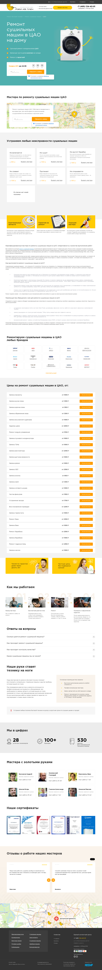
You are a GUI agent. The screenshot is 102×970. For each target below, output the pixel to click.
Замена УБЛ (13, 469)
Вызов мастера (86, 401)
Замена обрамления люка (18, 413)
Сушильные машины (35, 940)
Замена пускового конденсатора (21, 438)
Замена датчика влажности (19, 457)
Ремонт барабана (15, 531)
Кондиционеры (16, 937)
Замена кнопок (14, 475)
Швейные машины (34, 944)
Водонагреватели (34, 947)
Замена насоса (14, 550)
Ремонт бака (14, 519)
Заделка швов (14, 426)
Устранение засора (16, 500)
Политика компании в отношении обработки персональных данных (69, 964)
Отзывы (56, 943)
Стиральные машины (35, 934)
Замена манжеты (15, 395)
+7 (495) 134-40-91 (86, 6)
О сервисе (56, 938)
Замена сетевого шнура (18, 488)
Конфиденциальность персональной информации (44, 963)
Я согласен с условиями (39, 77)
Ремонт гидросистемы (17, 544)
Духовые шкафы (16, 944)
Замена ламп (14, 482)
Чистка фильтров (15, 494)
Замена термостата (16, 513)
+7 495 (80, 938)
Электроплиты (33, 937)
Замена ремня (14, 463)
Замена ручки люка (16, 401)
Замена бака (14, 525)
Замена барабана (15, 538)
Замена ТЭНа (14, 444)
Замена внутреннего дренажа (20, 419)
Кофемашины (15, 947)
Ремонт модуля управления (19, 432)
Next (53, 880)
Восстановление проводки (19, 506)
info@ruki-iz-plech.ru (79, 943)
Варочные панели (17, 940)
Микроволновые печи (18, 934)
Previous (49, 880)
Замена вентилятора (17, 451)
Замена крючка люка (17, 407)
